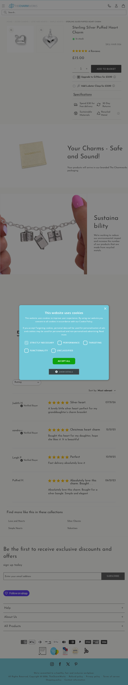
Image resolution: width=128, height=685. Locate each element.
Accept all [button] (64, 360)
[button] (64, 372)
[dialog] (64, 342)
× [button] (105, 308)
